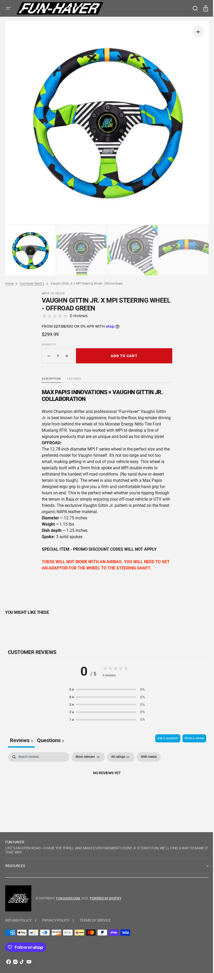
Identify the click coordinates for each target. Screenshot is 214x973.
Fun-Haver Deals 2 (32, 279)
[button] (8, 8)
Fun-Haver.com (68, 894)
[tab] (50, 737)
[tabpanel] (105, 787)
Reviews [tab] (21, 736)
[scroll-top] (199, 962)
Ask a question (163, 734)
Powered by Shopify (105, 894)
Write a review (190, 734)
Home (9, 279)
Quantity (47, 340)
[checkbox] (149, 753)
